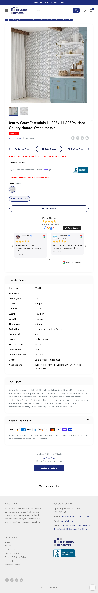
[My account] (85, 10)
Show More (21, 254)
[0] (90, 10)
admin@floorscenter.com (71, 521)
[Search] (76, 10)
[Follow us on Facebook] (7, 580)
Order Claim (58, 2)
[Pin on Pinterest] (77, 138)
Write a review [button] (49, 468)
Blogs (7, 542)
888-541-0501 (42, 2)
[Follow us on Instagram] (12, 580)
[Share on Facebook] (73, 138)
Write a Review (72, 228)
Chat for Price (76, 149)
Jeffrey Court (18, 20)
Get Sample (50, 208)
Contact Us (10, 549)
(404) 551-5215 (84, 516)
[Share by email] (87, 138)
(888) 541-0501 (68, 516)
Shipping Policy (12, 553)
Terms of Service (12, 565)
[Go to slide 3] (49, 259)
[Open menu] (6, 10)
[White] (12, 189)
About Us (9, 546)
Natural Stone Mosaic (34, 20)
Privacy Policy (11, 561)
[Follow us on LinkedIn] (21, 580)
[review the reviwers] (44, 237)
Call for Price (23, 149)
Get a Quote (50, 149)
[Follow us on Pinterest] (16, 580)
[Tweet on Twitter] (82, 138)
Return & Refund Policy (15, 557)
